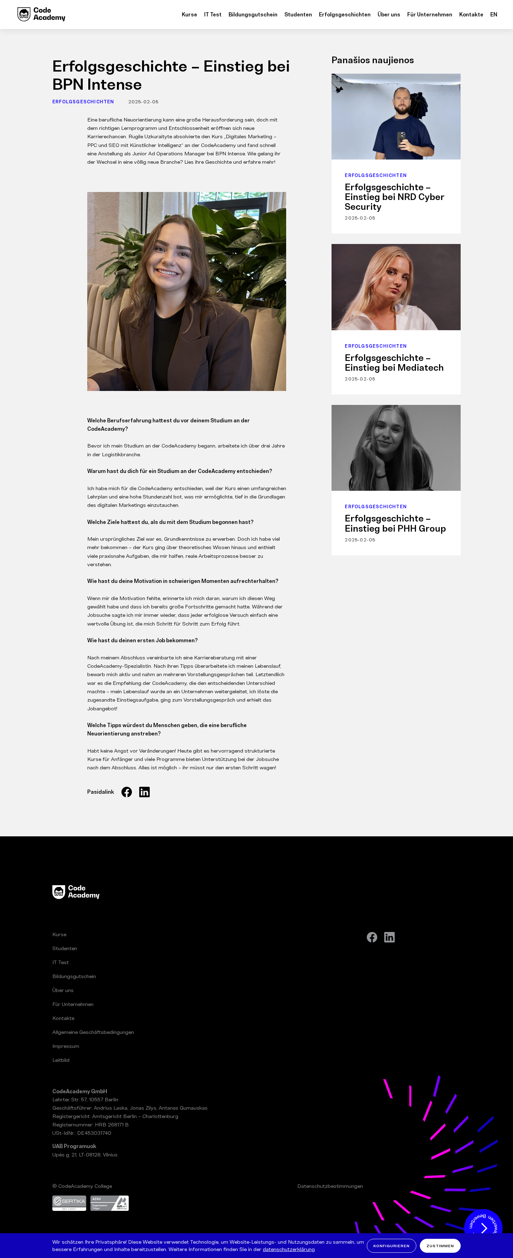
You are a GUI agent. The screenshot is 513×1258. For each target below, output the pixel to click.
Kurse (189, 14)
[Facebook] (372, 937)
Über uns (389, 14)
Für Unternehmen (429, 14)
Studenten (298, 14)
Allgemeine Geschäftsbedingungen (93, 1032)
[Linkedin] (389, 937)
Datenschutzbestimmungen (330, 1186)
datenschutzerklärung (289, 1248)
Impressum (65, 1046)
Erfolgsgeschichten (345, 14)
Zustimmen (440, 1245)
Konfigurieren (391, 1245)
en (493, 14)
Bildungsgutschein (253, 14)
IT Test (213, 14)
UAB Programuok (74, 1146)
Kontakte (471, 14)
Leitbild (60, 1060)
